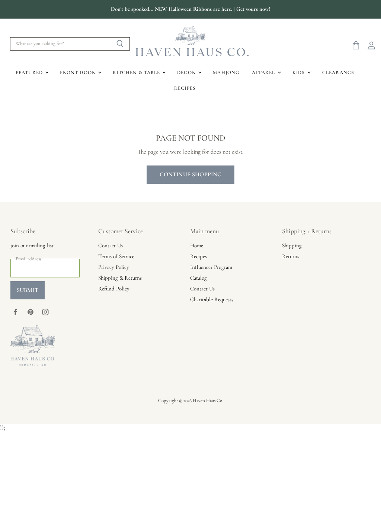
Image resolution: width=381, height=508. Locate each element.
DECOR (187, 72)
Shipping (292, 245)
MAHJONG (226, 72)
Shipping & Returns (120, 277)
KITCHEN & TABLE (137, 72)
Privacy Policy (113, 267)
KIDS (299, 72)
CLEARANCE (338, 72)
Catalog (198, 277)
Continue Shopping (191, 174)
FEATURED (30, 72)
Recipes (198, 256)
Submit (27, 290)
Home (196, 245)
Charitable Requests (211, 299)
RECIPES (185, 88)
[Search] (120, 44)
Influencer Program (211, 267)
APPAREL (264, 72)
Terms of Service (116, 256)
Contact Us (110, 245)
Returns (290, 256)
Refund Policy (113, 288)
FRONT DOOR (78, 72)
